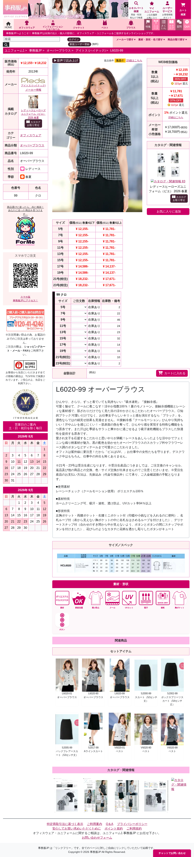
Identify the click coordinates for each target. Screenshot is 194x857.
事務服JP (35, 50)
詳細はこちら (134, 60)
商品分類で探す (176, 39)
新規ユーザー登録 (79, 44)
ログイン (74, 39)
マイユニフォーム (151, 13)
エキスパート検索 (136, 13)
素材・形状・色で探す (150, 39)
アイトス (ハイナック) (91, 50)
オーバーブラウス (59, 50)
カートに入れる (174, 373)
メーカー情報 (33, 89)
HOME (8, 27)
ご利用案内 (94, 824)
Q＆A (109, 824)
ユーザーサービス (167, 13)
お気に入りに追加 (169, 211)
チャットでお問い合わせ (172, 853)
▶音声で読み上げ (66, 60)
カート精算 (183, 12)
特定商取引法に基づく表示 (65, 824)
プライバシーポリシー (132, 824)
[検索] (6, 44)
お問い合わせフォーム (97, 837)
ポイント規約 (114, 828)
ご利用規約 (134, 828)
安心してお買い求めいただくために (76, 828)
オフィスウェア (30, 135)
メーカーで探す (125, 39)
